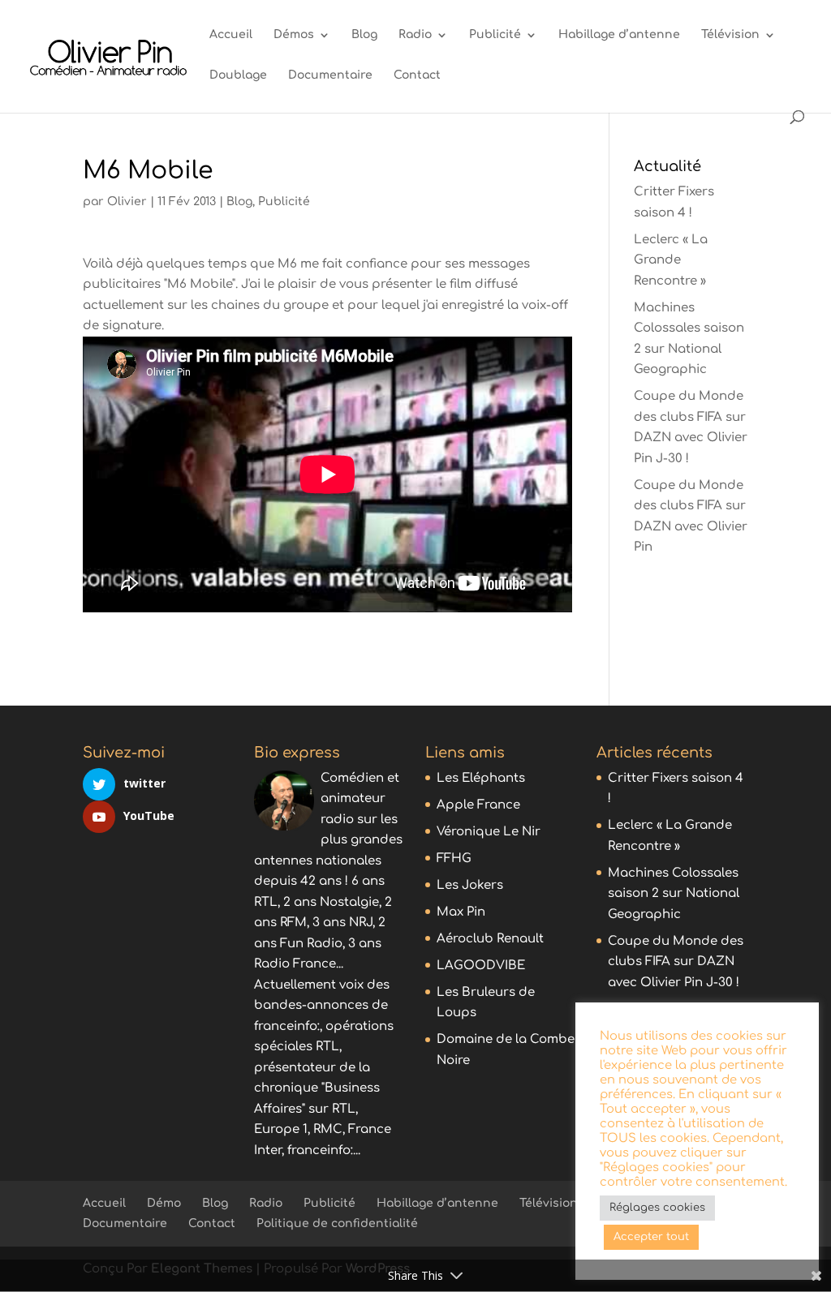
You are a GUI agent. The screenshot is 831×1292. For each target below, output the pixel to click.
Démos (293, 35)
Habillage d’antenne (619, 35)
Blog (364, 35)
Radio (415, 35)
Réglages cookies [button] (657, 1207)
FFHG (454, 858)
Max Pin (461, 912)
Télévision (730, 35)
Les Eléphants (481, 778)
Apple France (478, 805)
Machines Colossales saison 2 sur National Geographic (673, 893)
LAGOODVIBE (481, 965)
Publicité (495, 35)
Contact (417, 75)
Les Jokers (470, 885)
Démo (164, 1203)
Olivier (127, 201)
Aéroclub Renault (490, 939)
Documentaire (330, 75)
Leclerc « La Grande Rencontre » (671, 260)
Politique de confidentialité (337, 1223)
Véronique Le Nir (488, 832)
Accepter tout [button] (651, 1237)
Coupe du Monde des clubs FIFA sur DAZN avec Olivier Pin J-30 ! (675, 961)
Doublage (238, 75)
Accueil (230, 35)
